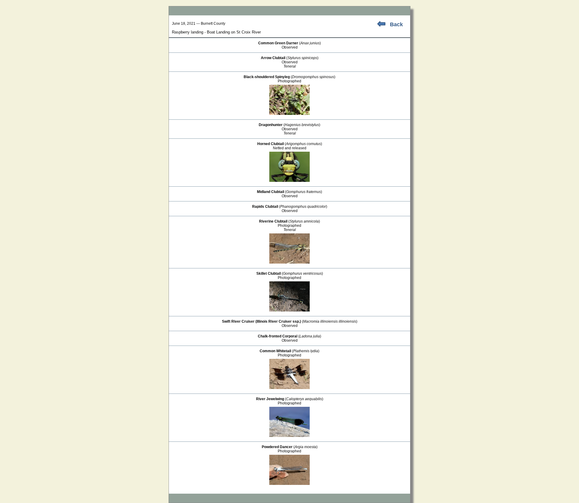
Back (396, 24)
